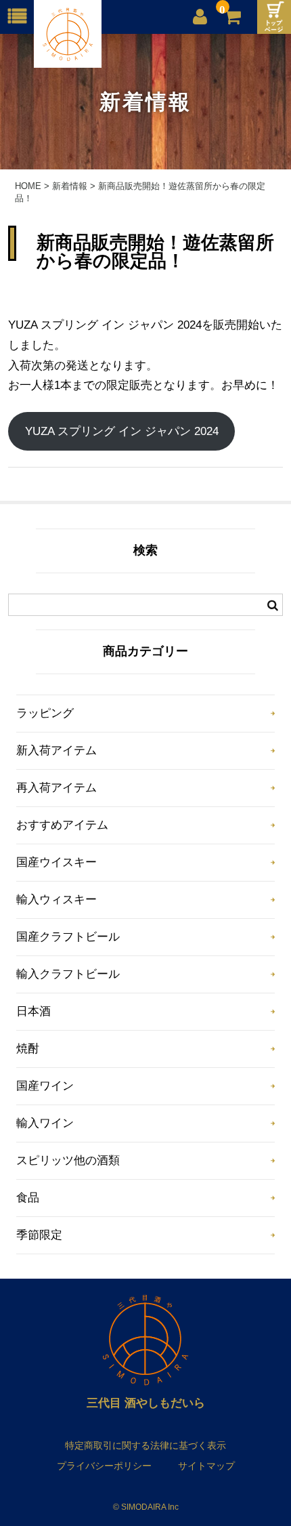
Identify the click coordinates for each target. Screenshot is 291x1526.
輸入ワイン (45, 1123)
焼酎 (27, 1048)
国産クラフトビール (68, 936)
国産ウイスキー (56, 862)
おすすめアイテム (62, 825)
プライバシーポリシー (104, 1465)
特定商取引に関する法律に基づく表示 (145, 1445)
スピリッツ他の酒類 (68, 1160)
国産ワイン (45, 1085)
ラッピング (45, 713)
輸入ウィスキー (56, 899)
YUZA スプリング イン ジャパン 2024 (122, 431)
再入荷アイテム (56, 787)
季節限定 (39, 1235)
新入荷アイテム (56, 750)
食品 (27, 1197)
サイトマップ (206, 1465)
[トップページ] (274, 17)
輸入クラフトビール (68, 974)
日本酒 (33, 1011)
